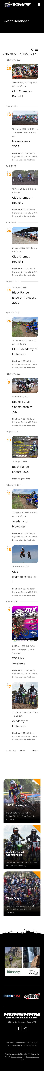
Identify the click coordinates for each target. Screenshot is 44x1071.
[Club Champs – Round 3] (25, 235)
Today (22, 750)
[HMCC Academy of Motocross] (25, 327)
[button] (5, 996)
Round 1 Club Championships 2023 (22, 406)
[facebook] (18, 1028)
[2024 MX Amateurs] (25, 624)
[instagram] (25, 1028)
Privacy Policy (16, 1057)
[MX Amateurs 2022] (25, 118)
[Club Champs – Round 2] (25, 177)
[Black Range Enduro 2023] (25, 447)
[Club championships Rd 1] (25, 554)
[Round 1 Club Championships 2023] (25, 385)
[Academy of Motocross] (25, 499)
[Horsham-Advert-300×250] (22, 948)
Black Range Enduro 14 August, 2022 (24, 297)
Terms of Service (32, 1057)
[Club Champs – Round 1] (25, 71)
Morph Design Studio (29, 1045)
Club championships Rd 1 (24, 576)
